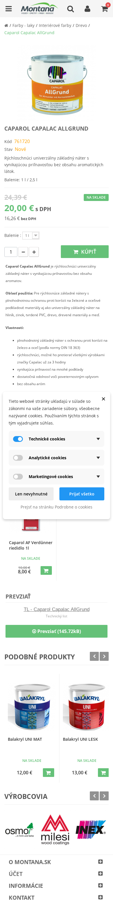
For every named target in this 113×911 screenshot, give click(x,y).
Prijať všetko (81, 494)
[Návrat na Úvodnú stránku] (6, 25)
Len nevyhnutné (31, 494)
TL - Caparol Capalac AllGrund (57, 609)
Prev (94, 656)
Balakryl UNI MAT (25, 739)
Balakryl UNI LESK (80, 739)
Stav (8, 149)
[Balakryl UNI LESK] (87, 707)
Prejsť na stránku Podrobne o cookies (56, 507)
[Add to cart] (48, 772)
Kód (8, 141)
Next (104, 656)
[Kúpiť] (46, 570)
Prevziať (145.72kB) (58, 631)
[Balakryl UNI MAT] (32, 707)
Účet (16, 874)
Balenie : (13, 235)
